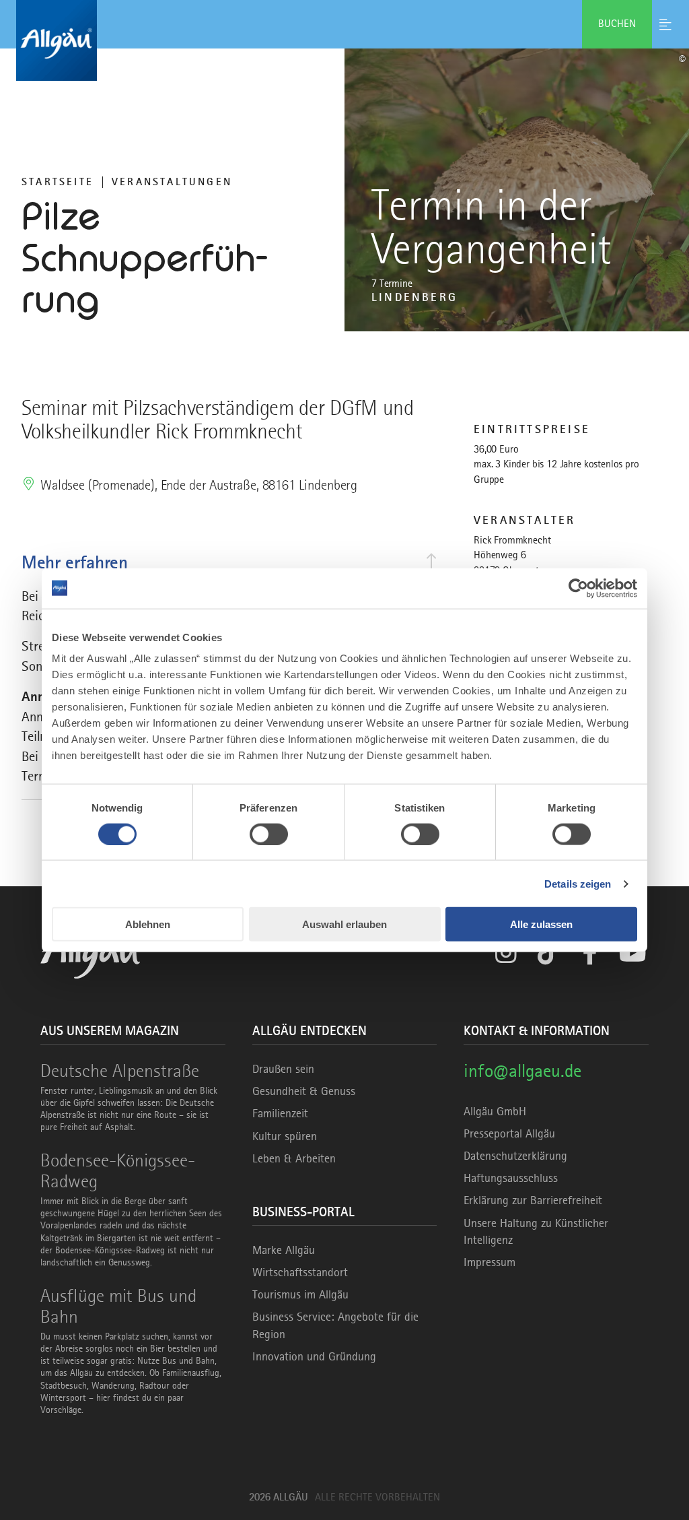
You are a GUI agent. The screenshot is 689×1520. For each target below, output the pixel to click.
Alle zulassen (541, 924)
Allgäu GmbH (495, 1111)
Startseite (58, 182)
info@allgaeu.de (522, 1070)
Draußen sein (283, 1069)
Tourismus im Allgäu (300, 1294)
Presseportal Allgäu (509, 1133)
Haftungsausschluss (511, 1178)
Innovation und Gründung (314, 1356)
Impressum (489, 1262)
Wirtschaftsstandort (300, 1272)
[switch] (269, 834)
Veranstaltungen (172, 182)
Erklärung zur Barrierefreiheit (533, 1200)
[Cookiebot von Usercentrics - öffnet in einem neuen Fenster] (578, 588)
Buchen (617, 24)
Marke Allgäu (283, 1250)
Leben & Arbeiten (294, 1158)
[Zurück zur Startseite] (344, 40)
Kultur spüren (284, 1136)
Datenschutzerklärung (515, 1155)
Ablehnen (147, 924)
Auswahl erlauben (344, 924)
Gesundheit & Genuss (303, 1091)
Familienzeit (280, 1113)
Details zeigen (577, 883)
